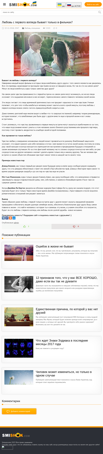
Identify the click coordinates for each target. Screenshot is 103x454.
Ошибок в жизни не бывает (55, 246)
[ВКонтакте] (3, 217)
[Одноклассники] (10, 217)
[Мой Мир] (13, 217)
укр (63, 6)
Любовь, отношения (32, 28)
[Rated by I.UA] (7, 449)
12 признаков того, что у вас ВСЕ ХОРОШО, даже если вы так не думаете (66, 279)
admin (16, 222)
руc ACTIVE (76, 6)
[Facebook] (6, 217)
